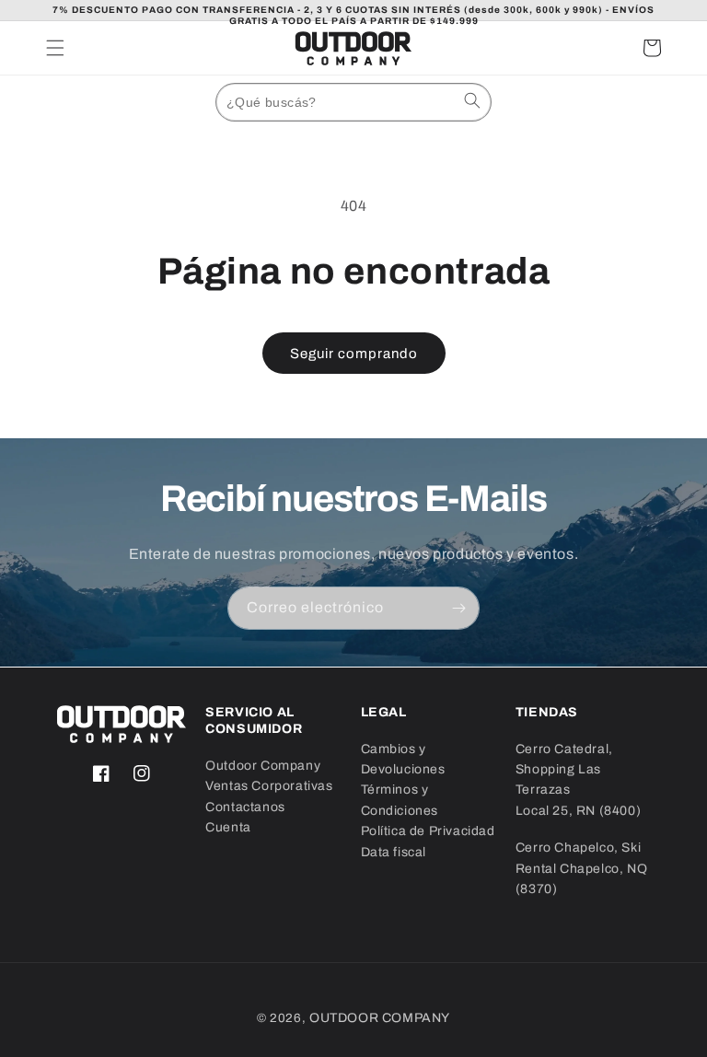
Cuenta (228, 827)
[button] (55, 48)
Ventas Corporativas (268, 786)
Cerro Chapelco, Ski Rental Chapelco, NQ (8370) (581, 868)
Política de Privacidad (428, 831)
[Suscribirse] (458, 608)
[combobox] (353, 102)
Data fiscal (394, 852)
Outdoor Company (262, 765)
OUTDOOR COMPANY (379, 1018)
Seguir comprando (354, 353)
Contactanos (245, 807)
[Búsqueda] (472, 100)
